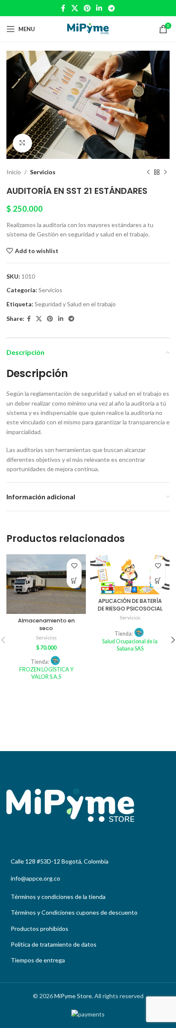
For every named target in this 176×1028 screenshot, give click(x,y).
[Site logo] (88, 28)
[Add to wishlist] (74, 566)
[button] (74, 580)
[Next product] (165, 172)
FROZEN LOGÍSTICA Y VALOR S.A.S (46, 673)
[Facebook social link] (63, 8)
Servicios (43, 172)
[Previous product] (148, 172)
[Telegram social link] (111, 8)
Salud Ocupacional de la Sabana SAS (130, 645)
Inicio (13, 172)
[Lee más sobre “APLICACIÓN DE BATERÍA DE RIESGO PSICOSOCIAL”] (157, 580)
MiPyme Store (73, 995)
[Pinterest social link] (87, 8)
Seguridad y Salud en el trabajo (75, 304)
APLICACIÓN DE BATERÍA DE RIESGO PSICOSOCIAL (130, 604)
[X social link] (74, 8)
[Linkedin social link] (99, 8)
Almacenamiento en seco (46, 624)
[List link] (88, 896)
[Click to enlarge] (22, 143)
